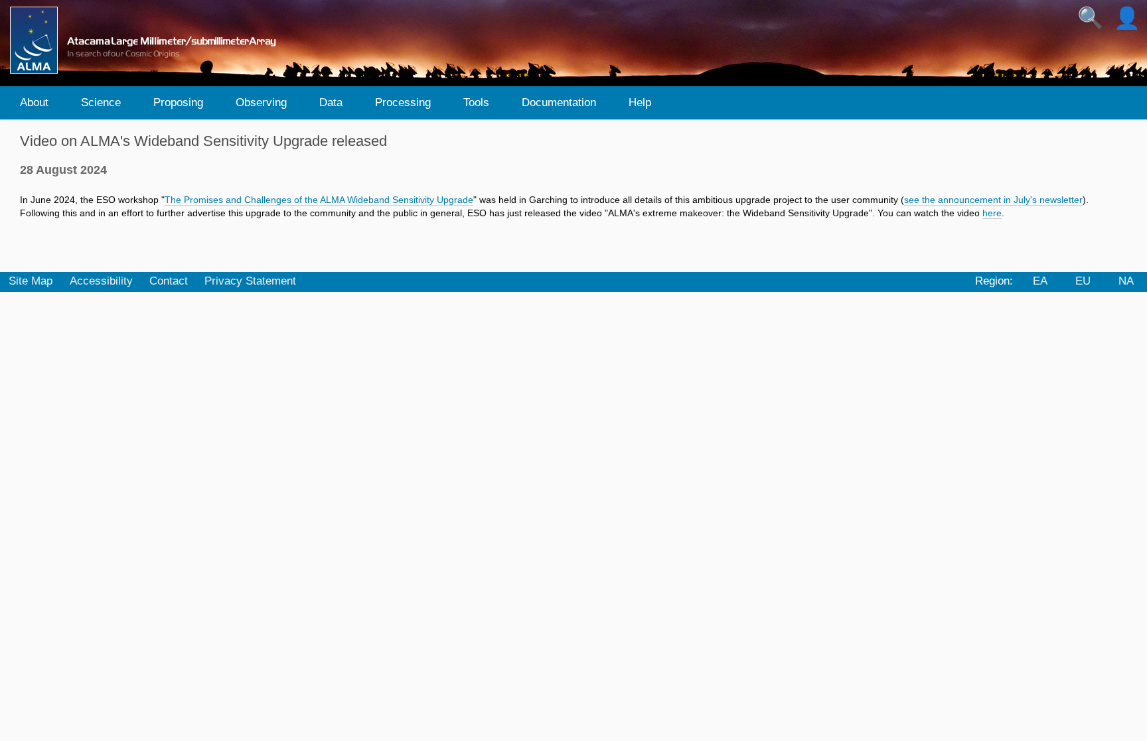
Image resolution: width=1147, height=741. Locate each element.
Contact (168, 281)
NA (1126, 281)
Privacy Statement (250, 281)
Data (331, 102)
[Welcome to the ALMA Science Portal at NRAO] (148, 40)
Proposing (178, 102)
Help (640, 102)
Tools (476, 102)
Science (101, 102)
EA (1040, 281)
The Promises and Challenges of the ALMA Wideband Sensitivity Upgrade (319, 199)
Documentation (559, 102)
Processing (403, 102)
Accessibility (101, 281)
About (34, 102)
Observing (261, 102)
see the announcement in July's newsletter (993, 199)
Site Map (30, 281)
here (992, 213)
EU (1083, 281)
